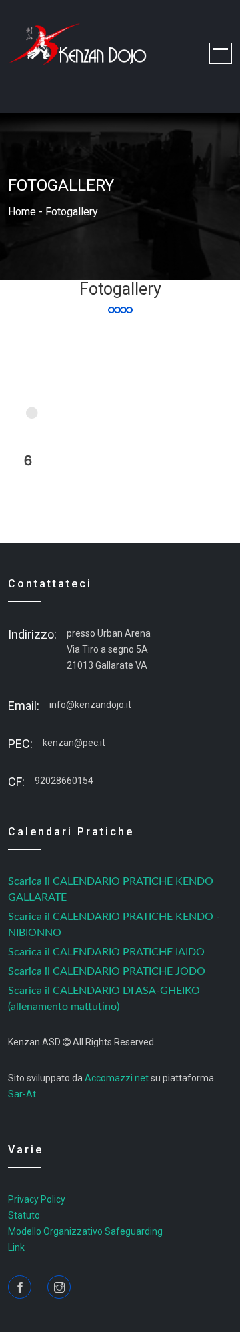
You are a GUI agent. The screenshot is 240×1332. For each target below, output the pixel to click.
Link (16, 1247)
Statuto (24, 1215)
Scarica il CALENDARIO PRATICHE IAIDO (106, 952)
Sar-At (22, 1094)
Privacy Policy (36, 1199)
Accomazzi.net (117, 1078)
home (22, 211)
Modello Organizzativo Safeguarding (85, 1231)
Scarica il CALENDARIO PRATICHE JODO (106, 971)
